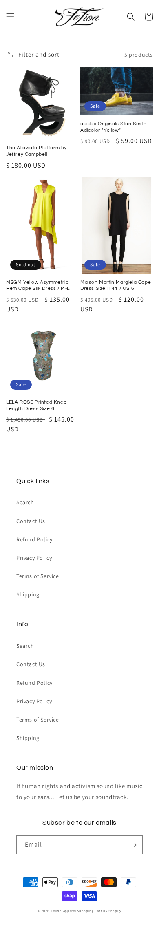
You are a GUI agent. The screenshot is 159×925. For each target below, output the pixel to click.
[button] (10, 17)
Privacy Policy (34, 557)
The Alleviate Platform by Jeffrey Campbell (36, 151)
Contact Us (30, 521)
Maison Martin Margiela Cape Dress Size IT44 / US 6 (115, 285)
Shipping (28, 594)
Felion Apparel (63, 910)
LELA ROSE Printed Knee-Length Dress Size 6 (37, 405)
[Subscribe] (133, 844)
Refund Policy (34, 539)
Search (25, 502)
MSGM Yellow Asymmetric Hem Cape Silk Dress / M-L (38, 285)
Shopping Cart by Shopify (99, 910)
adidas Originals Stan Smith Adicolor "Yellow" (113, 127)
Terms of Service (37, 576)
